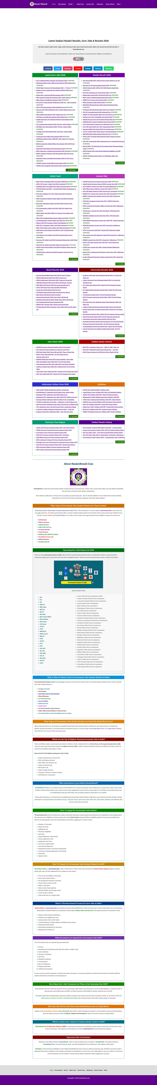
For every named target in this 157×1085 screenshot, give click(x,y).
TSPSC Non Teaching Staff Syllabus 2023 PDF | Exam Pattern (102, 399)
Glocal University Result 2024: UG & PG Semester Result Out (101, 317)
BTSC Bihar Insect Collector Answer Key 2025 (97, 189)
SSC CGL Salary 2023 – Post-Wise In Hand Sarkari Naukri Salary (103, 432)
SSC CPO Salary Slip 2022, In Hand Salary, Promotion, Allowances (103, 435)
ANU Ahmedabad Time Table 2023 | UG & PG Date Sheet (53, 362)
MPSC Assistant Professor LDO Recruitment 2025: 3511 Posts (55, 153)
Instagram (67, 68)
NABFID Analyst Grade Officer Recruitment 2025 (51, 163)
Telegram (98, 68)
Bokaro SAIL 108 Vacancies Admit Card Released (51, 223)
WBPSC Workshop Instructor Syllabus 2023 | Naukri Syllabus (102, 412)
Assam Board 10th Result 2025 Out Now (48, 290)
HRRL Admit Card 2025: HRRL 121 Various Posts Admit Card (54, 213)
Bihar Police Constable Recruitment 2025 (48, 100)
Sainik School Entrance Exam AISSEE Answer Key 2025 (100, 184)
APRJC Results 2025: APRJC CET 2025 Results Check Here (100, 88)
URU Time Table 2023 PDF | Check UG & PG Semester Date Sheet (55, 374)
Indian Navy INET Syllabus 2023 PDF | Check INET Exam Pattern (103, 407)
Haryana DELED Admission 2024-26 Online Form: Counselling (55, 399)
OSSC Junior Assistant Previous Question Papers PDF (52, 449)
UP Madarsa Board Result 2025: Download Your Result (53, 292)
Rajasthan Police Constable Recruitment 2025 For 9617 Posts (54, 158)
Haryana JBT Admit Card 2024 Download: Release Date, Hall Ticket (56, 240)
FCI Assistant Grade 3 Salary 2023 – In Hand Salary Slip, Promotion (104, 437)
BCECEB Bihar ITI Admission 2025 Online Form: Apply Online (55, 392)
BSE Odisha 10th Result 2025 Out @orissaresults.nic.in (53, 285)
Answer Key (81, 1070)
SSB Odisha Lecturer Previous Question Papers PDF (52, 437)
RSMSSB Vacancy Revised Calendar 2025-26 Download (53, 347)
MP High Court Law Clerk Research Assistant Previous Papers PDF (56, 442)
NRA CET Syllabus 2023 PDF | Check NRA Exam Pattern (100, 404)
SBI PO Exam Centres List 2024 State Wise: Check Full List (100, 352)
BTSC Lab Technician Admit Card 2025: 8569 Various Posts (54, 203)
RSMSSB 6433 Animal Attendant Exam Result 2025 (98, 122)
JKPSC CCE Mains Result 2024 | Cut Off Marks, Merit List (100, 156)
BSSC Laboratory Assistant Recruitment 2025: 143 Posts (53, 151)
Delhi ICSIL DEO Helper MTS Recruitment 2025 (50, 148)
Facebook (48, 68)
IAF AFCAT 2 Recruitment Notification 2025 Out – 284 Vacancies (56, 102)
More (105, 1070)
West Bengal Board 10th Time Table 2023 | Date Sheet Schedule (55, 364)
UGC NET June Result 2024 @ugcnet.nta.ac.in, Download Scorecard (103, 141)
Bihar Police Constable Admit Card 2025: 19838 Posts (52, 181)
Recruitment (58, 1070)
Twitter (57, 68)
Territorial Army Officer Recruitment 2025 (49, 136)
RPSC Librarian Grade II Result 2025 (94, 102)
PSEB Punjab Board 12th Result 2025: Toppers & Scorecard (54, 280)
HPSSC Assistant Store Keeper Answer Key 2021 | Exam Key (101, 196)
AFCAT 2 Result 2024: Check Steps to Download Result (99, 131)
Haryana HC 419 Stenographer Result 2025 (96, 85)
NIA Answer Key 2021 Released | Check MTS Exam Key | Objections (103, 235)
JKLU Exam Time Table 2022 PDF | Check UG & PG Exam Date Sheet (57, 371)
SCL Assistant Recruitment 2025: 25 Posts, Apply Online (53, 124)
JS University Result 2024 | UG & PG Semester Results (99, 295)
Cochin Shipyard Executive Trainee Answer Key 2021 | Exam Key (103, 257)
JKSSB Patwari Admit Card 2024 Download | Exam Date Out (54, 252)
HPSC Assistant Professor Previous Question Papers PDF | (54, 440)
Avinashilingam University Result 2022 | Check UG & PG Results (102, 326)
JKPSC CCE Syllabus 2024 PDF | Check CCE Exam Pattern (100, 395)
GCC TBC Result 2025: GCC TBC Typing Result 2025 (98, 127)
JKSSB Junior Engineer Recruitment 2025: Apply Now (53, 166)
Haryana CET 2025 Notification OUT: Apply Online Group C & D (55, 110)
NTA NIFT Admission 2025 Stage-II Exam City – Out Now (100, 349)
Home (51, 1070)
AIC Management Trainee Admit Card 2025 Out (50, 220)
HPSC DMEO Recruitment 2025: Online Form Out (51, 114)
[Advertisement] (78, 20)
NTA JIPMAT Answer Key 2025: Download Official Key (100, 186)
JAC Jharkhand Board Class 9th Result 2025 (49, 302)
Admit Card (72, 1070)
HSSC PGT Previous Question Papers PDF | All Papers (52, 435)
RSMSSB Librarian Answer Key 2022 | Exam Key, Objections (101, 225)
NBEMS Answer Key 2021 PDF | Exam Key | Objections (99, 240)
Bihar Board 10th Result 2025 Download (48, 295)
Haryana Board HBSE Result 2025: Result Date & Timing (53, 275)
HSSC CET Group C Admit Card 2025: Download (50, 184)
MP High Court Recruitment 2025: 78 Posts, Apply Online (53, 127)
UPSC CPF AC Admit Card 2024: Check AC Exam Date (52, 245)
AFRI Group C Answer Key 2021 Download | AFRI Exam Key (101, 211)
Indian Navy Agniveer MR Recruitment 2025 (50, 95)
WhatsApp (108, 68)
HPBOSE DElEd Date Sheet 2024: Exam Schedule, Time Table (54, 359)
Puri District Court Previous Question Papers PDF (51, 432)
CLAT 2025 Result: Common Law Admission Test (98, 124)
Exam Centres (98, 1070)
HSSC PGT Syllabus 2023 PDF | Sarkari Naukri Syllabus (100, 409)
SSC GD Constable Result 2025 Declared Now (96, 112)
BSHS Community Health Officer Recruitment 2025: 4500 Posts (55, 144)
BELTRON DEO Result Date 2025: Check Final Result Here (100, 105)
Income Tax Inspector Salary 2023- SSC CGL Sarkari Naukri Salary (103, 430)
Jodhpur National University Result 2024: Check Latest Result (102, 307)
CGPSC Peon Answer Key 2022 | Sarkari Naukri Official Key (101, 247)
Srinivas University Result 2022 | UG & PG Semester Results (101, 324)
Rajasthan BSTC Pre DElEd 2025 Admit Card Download (53, 186)
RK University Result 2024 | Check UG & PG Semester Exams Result (103, 314)
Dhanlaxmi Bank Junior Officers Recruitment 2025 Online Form (55, 83)
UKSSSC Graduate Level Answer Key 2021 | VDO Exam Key (101, 215)
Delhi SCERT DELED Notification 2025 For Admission (52, 390)
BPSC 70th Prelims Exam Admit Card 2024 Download (52, 228)
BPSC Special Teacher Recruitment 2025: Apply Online (53, 97)
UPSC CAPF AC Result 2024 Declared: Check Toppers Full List (101, 136)
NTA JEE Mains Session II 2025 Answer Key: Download (100, 191)
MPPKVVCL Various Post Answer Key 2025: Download (100, 194)
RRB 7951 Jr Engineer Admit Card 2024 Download (51, 225)
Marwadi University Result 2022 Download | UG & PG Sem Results (103, 321)
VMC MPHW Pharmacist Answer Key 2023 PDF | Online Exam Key (103, 220)
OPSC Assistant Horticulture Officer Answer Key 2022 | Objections (103, 206)
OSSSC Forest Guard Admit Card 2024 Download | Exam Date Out (56, 247)
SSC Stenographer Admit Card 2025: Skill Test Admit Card (54, 208)
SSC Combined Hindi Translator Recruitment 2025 (51, 80)
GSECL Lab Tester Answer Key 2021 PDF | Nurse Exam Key (101, 242)
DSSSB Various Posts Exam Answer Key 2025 (97, 181)
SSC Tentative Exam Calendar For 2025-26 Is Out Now (53, 349)
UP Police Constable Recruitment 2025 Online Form (52, 117)
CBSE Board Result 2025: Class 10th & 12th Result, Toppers (54, 282)
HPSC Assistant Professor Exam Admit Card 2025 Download (54, 198)
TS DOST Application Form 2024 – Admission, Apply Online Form (56, 402)
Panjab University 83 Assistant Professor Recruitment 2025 (54, 119)
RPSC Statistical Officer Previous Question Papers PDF (53, 447)
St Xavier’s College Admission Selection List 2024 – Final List (55, 409)
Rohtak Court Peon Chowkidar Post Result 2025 (97, 117)
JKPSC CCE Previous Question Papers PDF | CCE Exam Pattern (55, 427)
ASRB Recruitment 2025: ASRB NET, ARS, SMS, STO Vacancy (55, 139)
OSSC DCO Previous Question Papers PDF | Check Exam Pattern (55, 445)
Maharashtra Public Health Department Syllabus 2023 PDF (101, 397)
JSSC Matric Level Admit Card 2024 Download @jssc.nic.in (54, 235)
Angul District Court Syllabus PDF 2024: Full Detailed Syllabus (102, 392)
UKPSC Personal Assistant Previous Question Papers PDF (54, 430)
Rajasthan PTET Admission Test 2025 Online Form (51, 395)
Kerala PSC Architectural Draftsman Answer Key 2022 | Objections (103, 252)
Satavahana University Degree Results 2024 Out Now (99, 319)
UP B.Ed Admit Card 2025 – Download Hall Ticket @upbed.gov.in (56, 189)
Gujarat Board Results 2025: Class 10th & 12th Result (52, 297)
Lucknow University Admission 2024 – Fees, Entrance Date (54, 412)
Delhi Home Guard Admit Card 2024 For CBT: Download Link (54, 230)
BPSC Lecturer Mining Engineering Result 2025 (97, 97)
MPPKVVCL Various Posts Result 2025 (95, 100)
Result (66, 1070)
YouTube (78, 68)
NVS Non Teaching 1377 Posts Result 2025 (96, 93)
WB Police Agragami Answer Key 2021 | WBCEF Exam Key (101, 201)
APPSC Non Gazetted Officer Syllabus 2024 (96, 390)
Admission (89, 1070)
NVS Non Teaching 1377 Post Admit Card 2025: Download (54, 194)
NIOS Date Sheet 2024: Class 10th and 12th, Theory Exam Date (55, 352)
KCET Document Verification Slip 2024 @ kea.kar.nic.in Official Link (57, 404)
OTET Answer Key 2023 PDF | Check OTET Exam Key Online (101, 230)
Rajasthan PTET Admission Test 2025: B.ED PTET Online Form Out (56, 397)
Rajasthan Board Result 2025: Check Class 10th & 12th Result (54, 300)
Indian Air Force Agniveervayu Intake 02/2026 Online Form (54, 90)
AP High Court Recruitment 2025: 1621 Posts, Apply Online (54, 131)
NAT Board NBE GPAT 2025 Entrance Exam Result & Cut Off (101, 80)
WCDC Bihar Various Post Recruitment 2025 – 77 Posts (53, 88)
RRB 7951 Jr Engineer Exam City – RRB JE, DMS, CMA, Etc (101, 347)
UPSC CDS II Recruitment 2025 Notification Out (50, 107)
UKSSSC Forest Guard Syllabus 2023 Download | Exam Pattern (102, 402)
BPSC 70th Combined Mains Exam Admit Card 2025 (52, 218)
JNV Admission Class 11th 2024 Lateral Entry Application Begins (56, 407)
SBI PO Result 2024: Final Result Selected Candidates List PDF (102, 151)
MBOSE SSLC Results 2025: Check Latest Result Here (52, 304)
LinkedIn (88, 68)
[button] (73, 4)
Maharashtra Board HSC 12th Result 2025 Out (97, 95)
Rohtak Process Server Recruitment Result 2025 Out (99, 119)
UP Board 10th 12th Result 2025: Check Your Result (98, 110)
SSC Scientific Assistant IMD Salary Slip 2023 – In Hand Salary (102, 427)
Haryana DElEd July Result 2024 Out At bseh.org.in (98, 129)
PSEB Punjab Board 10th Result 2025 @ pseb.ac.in (51, 278)
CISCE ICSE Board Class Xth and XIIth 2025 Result (51, 287)
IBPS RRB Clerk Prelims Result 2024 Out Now (97, 134)
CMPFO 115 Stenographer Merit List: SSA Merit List (98, 114)
